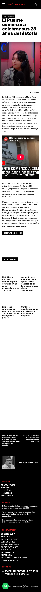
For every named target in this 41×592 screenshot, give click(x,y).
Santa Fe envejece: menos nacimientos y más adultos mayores (29, 311)
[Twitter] (9, 240)
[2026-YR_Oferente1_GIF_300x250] (18, 384)
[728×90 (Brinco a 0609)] (20, 252)
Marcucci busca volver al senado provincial (32, 439)
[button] (5, 586)
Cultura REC (8, 16)
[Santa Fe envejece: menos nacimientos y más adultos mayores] (30, 299)
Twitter (33, 571)
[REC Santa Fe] (10, 4)
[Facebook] (4, 240)
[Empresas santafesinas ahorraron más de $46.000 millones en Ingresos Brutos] (11, 299)
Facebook (10, 574)
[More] (24, 240)
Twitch (8, 571)
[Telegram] (19, 240)
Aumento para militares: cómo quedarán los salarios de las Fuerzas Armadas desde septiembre (29, 283)
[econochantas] (18, 420)
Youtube (21, 571)
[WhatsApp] (14, 240)
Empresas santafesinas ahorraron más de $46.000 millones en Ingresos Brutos (11, 312)
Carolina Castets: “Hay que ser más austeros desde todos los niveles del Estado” (11, 441)
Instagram (24, 574)
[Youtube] (14, 571)
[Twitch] (2, 571)
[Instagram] (16, 574)
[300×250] (18, 354)
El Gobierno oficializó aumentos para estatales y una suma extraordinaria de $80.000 (10, 283)
